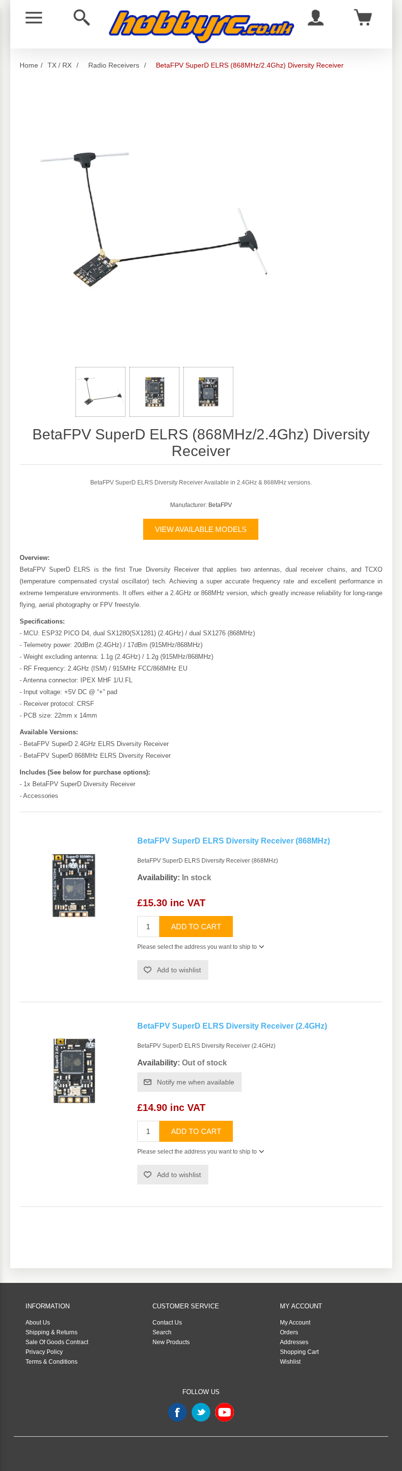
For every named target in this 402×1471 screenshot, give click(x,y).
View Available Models (201, 529)
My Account (295, 1322)
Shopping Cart (299, 1352)
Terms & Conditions (51, 1361)
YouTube (224, 1412)
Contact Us (167, 1322)
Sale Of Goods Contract (56, 1342)
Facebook (177, 1412)
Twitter (201, 1412)
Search (162, 1332)
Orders (289, 1332)
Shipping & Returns (51, 1332)
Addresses (294, 1342)
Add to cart (196, 926)
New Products (171, 1342)
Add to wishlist (179, 970)
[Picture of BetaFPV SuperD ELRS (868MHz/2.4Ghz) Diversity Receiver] (100, 391)
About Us (37, 1322)
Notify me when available (195, 1082)
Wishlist (290, 1361)
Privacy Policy (44, 1352)
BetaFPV (220, 505)
